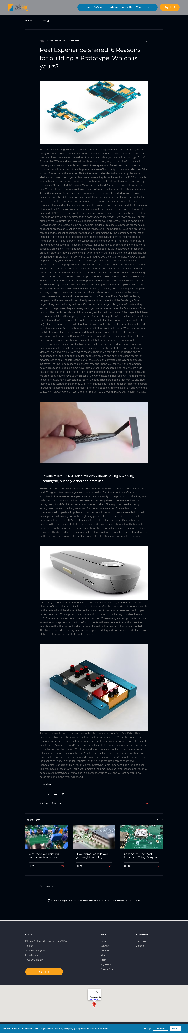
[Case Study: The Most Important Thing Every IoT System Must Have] (141, 837)
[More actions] (146, 41)
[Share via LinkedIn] (55, 794)
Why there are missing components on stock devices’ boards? (44, 855)
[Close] (184, 1028)
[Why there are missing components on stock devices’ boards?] (46, 837)
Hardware (105, 950)
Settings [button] (147, 1028)
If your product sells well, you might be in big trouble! (92, 855)
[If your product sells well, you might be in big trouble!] (94, 837)
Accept (175, 1028)
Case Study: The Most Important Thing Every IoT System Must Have (141, 855)
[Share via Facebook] (41, 794)
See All (160, 819)
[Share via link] (62, 794)
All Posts (29, 20)
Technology (44, 20)
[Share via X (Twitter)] (48, 794)
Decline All (160, 1028)
